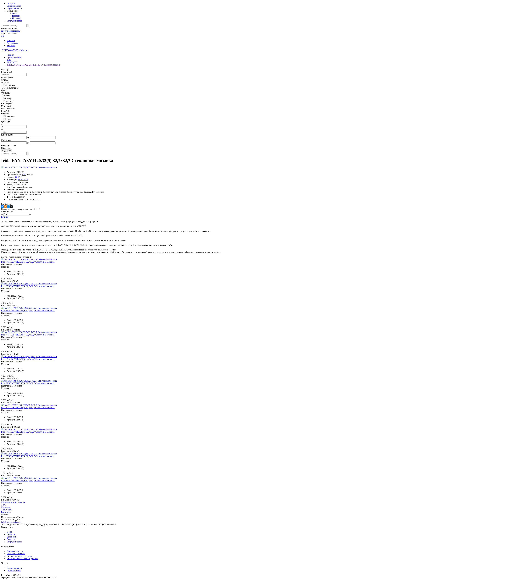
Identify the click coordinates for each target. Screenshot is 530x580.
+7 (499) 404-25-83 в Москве (14, 50)
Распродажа (12, 43)
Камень (7, 95)
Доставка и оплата (15, 551)
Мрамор (7, 98)
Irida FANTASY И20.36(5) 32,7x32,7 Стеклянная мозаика (28, 335)
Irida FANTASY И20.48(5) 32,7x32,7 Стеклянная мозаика (28, 432)
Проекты (16, 18)
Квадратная (9, 85)
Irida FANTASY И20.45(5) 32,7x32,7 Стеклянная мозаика (28, 383)
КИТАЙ (18, 177)
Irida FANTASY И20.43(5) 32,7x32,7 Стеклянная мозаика (28, 456)
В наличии (9, 116)
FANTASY (23, 179)
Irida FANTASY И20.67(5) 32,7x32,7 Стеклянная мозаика (28, 480)
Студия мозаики (14, 8)
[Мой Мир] (8, 206)
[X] (11, 206)
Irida (24, 174)
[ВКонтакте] (2, 206)
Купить (4, 217)
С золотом (9, 101)
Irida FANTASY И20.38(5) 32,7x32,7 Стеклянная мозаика (28, 310)
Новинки (11, 45)
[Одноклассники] (5, 206)
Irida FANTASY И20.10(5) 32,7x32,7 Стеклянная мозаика (28, 262)
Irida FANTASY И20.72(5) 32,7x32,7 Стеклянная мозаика (28, 286)
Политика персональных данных (22, 558)
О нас (15, 13)
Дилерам (11, 3)
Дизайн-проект (14, 6)
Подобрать (6, 151)
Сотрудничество (14, 21)
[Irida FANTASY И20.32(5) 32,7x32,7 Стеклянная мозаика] (29, 167)
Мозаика (11, 40)
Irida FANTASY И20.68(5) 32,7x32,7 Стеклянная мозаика (28, 407)
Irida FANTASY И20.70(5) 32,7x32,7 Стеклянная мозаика (28, 359)
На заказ (8, 119)
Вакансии (11, 537)
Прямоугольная (11, 88)
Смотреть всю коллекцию (13, 502)
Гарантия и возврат (16, 553)
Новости (16, 16)
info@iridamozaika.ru (10, 31)
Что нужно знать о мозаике (19, 556)
